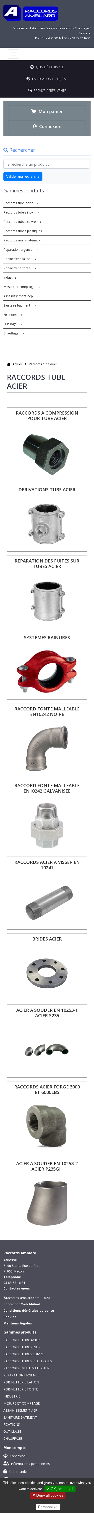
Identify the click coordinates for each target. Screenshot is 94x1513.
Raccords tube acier (43, 364)
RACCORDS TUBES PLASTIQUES (27, 1361)
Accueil (17, 364)
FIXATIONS (11, 1424)
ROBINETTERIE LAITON (21, 1382)
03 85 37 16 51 (81, 38)
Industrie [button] (10, 277)
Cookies (9, 1317)
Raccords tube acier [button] (18, 203)
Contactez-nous (16, 1288)
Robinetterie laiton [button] (17, 259)
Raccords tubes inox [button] (18, 212)
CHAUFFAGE (12, 1438)
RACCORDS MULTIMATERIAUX (26, 1368)
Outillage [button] (10, 324)
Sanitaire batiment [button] (17, 305)
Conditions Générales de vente (28, 1310)
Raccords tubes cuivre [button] (20, 221)
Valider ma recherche (22, 176)
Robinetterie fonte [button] (17, 268)
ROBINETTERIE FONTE (20, 1389)
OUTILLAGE (12, 1431)
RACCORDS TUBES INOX (21, 1347)
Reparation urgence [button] (18, 249)
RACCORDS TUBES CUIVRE (23, 1354)
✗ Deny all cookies (47, 1495)
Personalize (47, 1507)
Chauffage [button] (11, 333)
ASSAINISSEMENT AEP (20, 1410)
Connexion (49, 126)
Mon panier (50, 111)
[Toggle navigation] (13, 54)
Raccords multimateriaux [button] (22, 240)
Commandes (18, 1471)
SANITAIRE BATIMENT (20, 1417)
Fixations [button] (10, 314)
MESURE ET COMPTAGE (21, 1403)
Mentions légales (17, 1323)
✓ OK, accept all (60, 1489)
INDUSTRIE (11, 1396)
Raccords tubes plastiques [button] (23, 231)
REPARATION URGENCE (21, 1375)
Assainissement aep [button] (18, 296)
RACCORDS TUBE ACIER (21, 1340)
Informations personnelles (30, 1463)
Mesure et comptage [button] (19, 287)
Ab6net (35, 1304)
